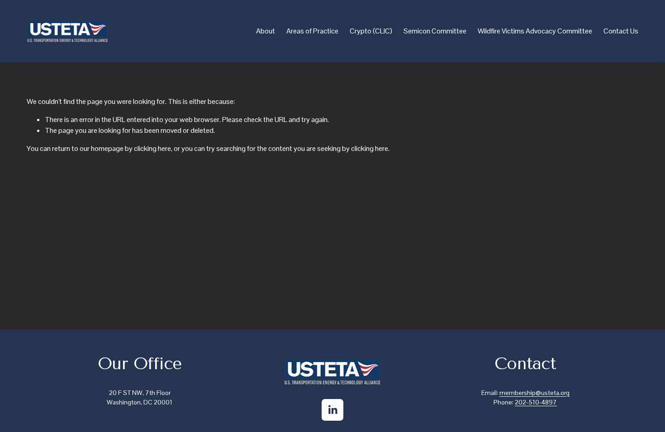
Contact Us (620, 31)
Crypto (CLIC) (371, 31)
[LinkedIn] (332, 410)
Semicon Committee (435, 31)
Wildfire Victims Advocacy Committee (535, 31)
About (265, 31)
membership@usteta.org (534, 393)
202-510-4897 (536, 402)
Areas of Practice (312, 31)
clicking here (152, 148)
